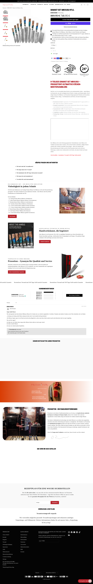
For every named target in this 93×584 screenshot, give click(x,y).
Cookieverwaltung (7, 556)
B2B (65, 4)
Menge (53, 48)
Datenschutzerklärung (8, 554)
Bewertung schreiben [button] (74, 295)
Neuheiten (46, 4)
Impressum (5, 546)
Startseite (4, 7)
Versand (4, 542)
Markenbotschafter (59, 4)
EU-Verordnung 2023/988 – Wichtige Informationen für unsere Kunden (10, 563)
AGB (4, 549)
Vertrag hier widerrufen (85, 581)
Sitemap (4, 559)
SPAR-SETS (9, 7)
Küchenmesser (26, 4)
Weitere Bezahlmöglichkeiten (70, 26)
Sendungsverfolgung (7, 544)
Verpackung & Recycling (8, 567)
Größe (53, 42)
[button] (54, 12)
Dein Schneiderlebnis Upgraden (16, 271)
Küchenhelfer (40, 4)
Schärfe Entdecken (45, 241)
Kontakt (68, 4)
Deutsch (37, 572)
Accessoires (51, 4)
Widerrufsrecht (6, 551)
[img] (10, 306)
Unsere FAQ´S (6, 534)
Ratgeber (5, 539)
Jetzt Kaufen (12, 216)
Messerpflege (33, 4)
